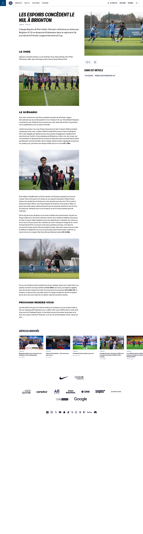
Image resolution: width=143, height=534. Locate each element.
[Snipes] (100, 392)
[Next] (122, 342)
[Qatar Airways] (79, 377)
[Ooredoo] (41, 392)
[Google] (80, 399)
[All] (56, 392)
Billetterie (123, 3)
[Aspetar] (116, 392)
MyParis (45, 2)
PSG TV (27, 2)
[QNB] (85, 392)
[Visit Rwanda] (70, 392)
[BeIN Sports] (62, 399)
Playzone (35, 2)
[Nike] (64, 377)
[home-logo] (11, 3)
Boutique (130, 3)
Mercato (18, 2)
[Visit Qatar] (26, 392)
